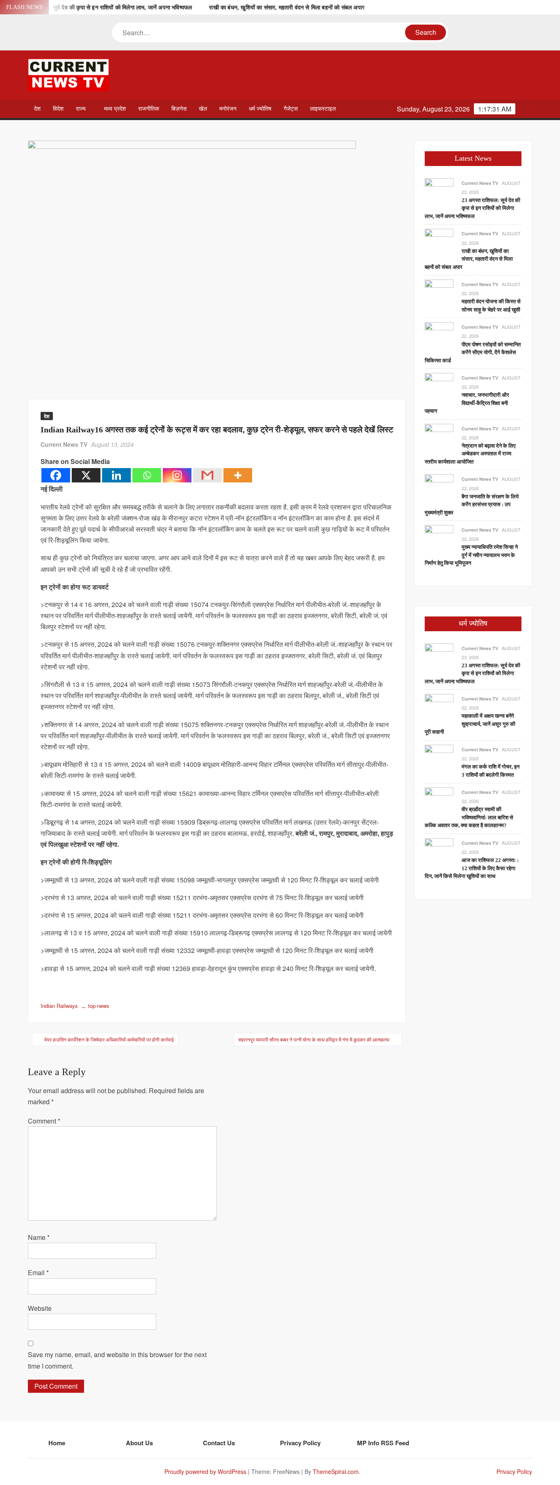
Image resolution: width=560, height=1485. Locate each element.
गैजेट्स (291, 109)
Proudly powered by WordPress (205, 1471)
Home (56, 1442)
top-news (98, 1006)
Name (39, 1237)
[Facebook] (55, 475)
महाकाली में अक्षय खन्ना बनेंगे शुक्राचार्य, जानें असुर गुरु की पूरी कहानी (470, 724)
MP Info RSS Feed (383, 1442)
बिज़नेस (179, 109)
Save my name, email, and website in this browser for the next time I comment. (117, 1360)
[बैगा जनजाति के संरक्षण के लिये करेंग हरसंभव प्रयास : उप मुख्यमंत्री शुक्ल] (439, 488)
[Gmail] (207, 475)
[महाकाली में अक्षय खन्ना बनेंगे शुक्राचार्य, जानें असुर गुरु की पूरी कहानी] (439, 707)
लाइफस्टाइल (323, 109)
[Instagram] (177, 475)
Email (38, 1272)
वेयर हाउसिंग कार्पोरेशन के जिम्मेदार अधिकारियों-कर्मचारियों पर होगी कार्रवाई (109, 1039)
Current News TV (64, 444)
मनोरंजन (228, 109)
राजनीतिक (148, 109)
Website (40, 1308)
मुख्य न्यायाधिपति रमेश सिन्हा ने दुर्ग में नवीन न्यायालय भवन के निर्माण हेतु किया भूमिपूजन (471, 555)
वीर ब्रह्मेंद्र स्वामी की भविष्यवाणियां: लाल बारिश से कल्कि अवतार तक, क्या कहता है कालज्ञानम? (469, 817)
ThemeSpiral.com (336, 1471)
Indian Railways (59, 1006)
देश (37, 109)
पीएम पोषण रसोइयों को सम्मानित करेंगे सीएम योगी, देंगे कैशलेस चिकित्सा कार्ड (473, 352)
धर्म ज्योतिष (260, 109)
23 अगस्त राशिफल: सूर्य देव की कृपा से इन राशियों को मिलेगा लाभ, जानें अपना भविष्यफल (100, 8)
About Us (139, 1442)
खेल (203, 109)
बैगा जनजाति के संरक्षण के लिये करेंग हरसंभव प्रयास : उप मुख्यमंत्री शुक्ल (472, 504)
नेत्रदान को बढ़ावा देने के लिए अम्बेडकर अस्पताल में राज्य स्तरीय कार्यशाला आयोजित (470, 454)
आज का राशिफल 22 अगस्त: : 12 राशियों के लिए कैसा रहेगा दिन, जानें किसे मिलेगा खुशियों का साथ (472, 868)
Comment (44, 1121)
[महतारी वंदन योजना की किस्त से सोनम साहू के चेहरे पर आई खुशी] (439, 293)
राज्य (81, 109)
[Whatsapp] (146, 475)
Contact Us (219, 1442)
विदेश (58, 109)
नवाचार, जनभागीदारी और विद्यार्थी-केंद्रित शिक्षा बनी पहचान (467, 403)
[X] (86, 475)
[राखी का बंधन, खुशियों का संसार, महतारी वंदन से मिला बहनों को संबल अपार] (439, 242)
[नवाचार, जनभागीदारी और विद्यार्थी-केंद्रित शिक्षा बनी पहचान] (439, 386)
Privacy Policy (300, 1442)
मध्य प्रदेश (115, 109)
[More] (237, 475)
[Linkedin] (116, 475)
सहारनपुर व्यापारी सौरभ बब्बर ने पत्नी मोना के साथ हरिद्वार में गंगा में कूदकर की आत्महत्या (313, 1039)
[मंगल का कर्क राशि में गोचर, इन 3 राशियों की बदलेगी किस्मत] (439, 758)
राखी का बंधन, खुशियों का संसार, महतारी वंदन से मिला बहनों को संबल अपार (286, 8)
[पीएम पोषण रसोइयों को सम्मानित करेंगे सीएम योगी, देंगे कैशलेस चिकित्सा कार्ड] (439, 336)
